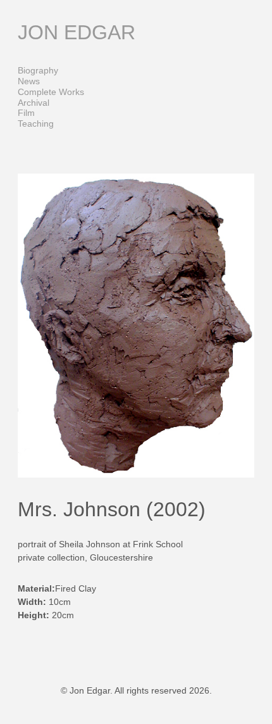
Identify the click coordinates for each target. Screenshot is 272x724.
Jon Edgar (76, 32)
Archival (33, 103)
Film (26, 113)
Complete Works (51, 92)
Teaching (36, 123)
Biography (38, 70)
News (29, 81)
